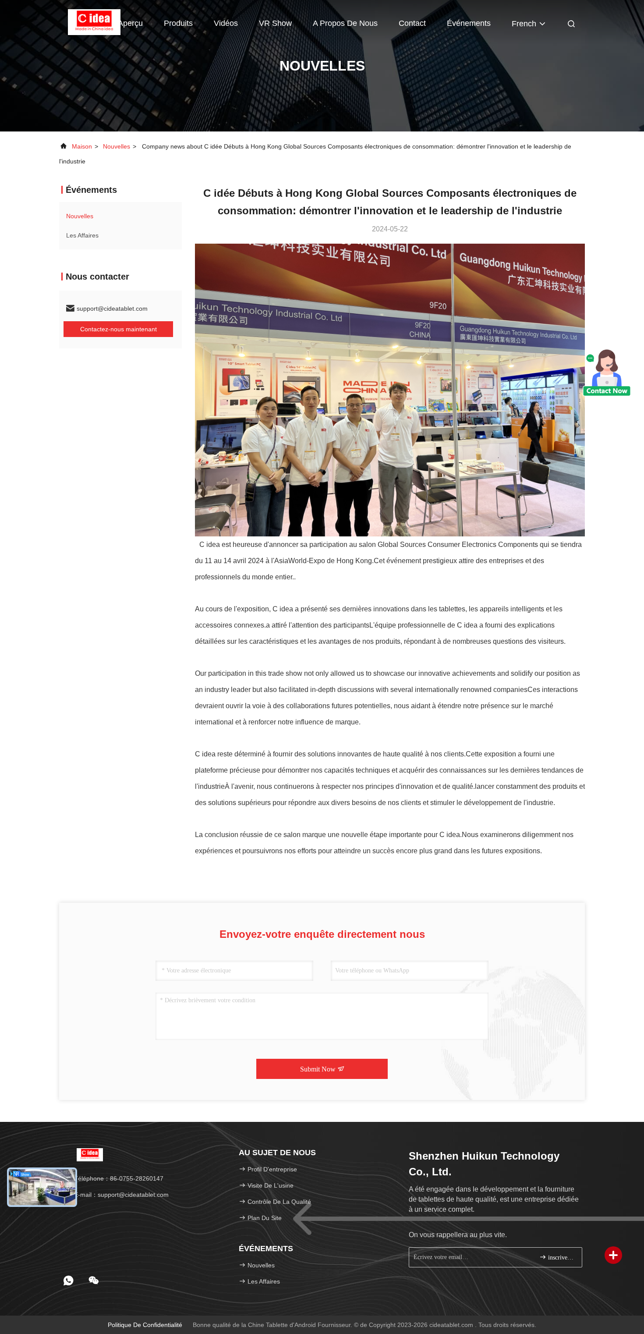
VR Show (275, 23)
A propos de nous (345, 23)
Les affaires (82, 235)
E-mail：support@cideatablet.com (120, 1194)
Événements (469, 23)
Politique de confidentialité (145, 1324)
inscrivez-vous (560, 1257)
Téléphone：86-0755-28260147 (117, 1178)
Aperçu (130, 23)
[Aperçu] (94, 21)
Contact (412, 23)
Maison (82, 146)
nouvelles (116, 146)
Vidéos (226, 23)
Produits (178, 23)
